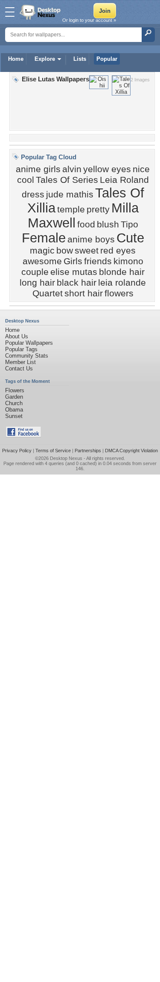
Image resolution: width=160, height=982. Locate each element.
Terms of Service (53, 450)
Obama (14, 409)
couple (35, 272)
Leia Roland (124, 180)
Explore (45, 59)
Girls (73, 261)
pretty (98, 209)
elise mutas (73, 272)
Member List (20, 362)
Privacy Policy (17, 450)
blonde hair (122, 272)
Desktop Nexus (66, 458)
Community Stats (26, 355)
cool (25, 180)
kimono (128, 261)
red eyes (118, 250)
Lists (79, 59)
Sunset (14, 416)
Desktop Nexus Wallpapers (41, 12)
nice (141, 169)
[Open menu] (10, 12)
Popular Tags (21, 349)
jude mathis (69, 194)
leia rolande (122, 283)
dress (33, 194)
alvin (71, 169)
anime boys (91, 239)
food (86, 224)
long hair (37, 283)
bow (64, 250)
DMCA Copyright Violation (131, 450)
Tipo (129, 224)
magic (42, 250)
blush (108, 224)
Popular (106, 59)
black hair (76, 283)
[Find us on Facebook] (23, 435)
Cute (130, 237)
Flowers (14, 390)
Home (15, 59)
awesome (42, 261)
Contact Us (19, 368)
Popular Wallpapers (29, 343)
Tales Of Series (67, 180)
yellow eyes (107, 169)
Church (14, 403)
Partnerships (88, 450)
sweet (87, 250)
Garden (14, 397)
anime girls (38, 169)
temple (71, 209)
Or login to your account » (89, 20)
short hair (83, 293)
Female (44, 237)
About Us (16, 336)
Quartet (47, 293)
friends (98, 261)
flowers (119, 293)
